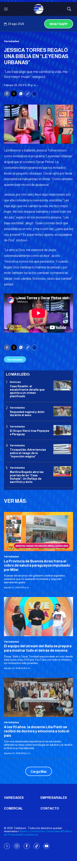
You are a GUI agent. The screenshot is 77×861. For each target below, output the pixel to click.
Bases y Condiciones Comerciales (40, 831)
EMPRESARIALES (53, 797)
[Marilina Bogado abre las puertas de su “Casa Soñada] (62, 471)
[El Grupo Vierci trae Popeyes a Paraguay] (62, 430)
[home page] (38, 9)
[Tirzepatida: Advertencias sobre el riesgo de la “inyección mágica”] (62, 449)
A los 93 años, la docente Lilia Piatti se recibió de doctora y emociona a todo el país (36, 731)
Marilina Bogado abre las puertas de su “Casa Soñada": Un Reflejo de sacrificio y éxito (26, 476)
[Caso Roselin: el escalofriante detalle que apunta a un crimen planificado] (62, 386)
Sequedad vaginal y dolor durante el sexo (27, 413)
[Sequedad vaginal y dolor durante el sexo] (62, 411)
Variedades (11, 41)
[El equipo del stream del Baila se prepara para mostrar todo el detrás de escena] (38, 616)
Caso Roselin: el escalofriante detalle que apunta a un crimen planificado (27, 391)
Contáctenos (30, 834)
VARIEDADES (14, 797)
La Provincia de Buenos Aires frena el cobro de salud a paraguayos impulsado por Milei (37, 565)
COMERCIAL (13, 808)
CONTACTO (49, 808)
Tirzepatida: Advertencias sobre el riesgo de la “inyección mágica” (28, 453)
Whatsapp (59, 24)
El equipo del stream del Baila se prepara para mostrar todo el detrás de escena (37, 648)
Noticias (15, 382)
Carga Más (39, 771)
